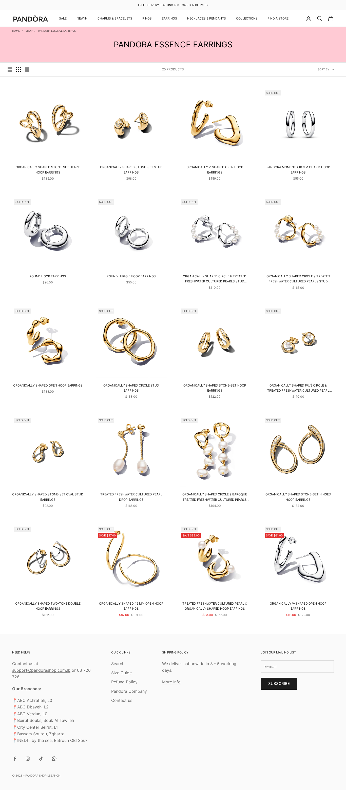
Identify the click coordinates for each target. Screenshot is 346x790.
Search (117, 663)
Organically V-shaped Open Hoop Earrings (214, 169)
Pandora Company (129, 691)
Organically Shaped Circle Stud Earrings (131, 387)
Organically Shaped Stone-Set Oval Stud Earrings (47, 496)
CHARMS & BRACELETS (115, 18)
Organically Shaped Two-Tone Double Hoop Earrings (48, 606)
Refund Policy (124, 681)
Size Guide (121, 672)
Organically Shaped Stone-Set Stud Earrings (131, 169)
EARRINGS (169, 18)
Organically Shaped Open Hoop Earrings (48, 385)
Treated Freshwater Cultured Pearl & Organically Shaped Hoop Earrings (214, 606)
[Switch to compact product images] (27, 69)
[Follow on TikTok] (41, 758)
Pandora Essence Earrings (57, 30)
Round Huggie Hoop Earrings (131, 276)
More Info (171, 681)
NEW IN (82, 18)
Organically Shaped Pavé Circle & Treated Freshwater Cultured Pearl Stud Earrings (298, 388)
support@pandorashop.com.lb (41, 670)
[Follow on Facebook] (14, 758)
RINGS (147, 18)
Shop (29, 30)
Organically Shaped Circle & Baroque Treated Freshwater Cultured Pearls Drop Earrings (214, 497)
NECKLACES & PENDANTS (206, 18)
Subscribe (279, 683)
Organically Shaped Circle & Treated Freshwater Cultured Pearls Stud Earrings (214, 279)
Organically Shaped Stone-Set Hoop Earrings (214, 387)
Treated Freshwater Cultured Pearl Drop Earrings (131, 496)
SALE (63, 18)
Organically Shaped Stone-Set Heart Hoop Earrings (48, 169)
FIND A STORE (278, 18)
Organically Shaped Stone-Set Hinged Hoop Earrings (298, 496)
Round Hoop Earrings (47, 276)
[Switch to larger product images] (10, 69)
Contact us (121, 700)
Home (16, 30)
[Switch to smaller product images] (18, 69)
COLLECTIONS (247, 18)
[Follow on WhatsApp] (54, 758)
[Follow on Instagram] (27, 758)
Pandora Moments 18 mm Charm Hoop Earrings (298, 169)
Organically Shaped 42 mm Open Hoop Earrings (131, 606)
